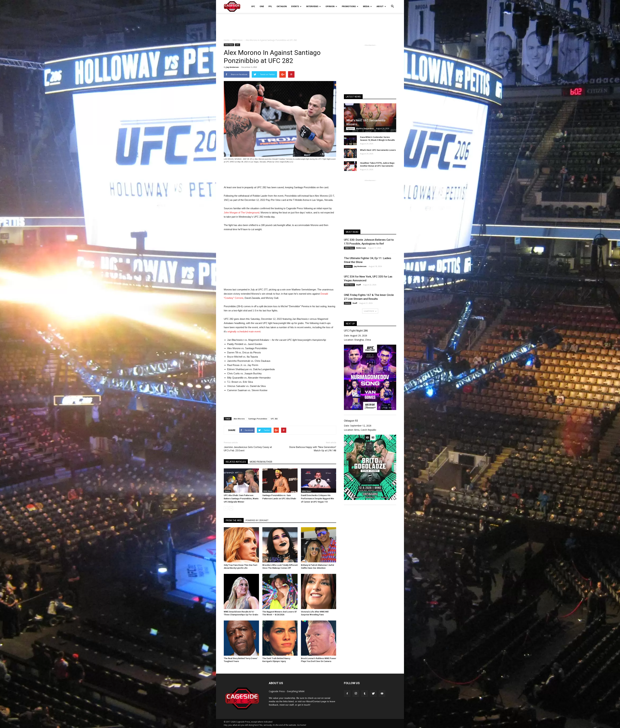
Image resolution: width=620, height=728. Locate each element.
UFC (253, 6)
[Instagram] (356, 693)
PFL (270, 6)
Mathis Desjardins (365, 128)
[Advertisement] (310, 24)
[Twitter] (373, 693)
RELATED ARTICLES (236, 462)
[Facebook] (347, 693)
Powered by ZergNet (257, 520)
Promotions (349, 6)
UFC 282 (274, 418)
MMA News (229, 45)
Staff (358, 284)
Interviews (312, 6)
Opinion (330, 6)
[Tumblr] (364, 693)
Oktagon (282, 6)
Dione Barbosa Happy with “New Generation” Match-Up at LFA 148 (312, 449)
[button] (392, 4)
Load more (369, 311)
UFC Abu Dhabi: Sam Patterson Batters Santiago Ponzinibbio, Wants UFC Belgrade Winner (241, 498)
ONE (262, 6)
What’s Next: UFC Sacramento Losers (378, 150)
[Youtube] (382, 693)
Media (366, 6)
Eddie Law (361, 248)
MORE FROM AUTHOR (261, 462)
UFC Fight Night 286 (356, 330)
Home (226, 40)
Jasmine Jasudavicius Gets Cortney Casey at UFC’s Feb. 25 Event (248, 449)
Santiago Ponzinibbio (257, 418)
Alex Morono (239, 418)
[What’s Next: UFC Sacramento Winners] (370, 117)
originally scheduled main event (243, 331)
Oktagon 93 (351, 420)
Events (295, 6)
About (380, 6)
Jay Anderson (232, 67)
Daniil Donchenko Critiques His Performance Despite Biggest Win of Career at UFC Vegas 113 (317, 498)
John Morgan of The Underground (241, 212)
